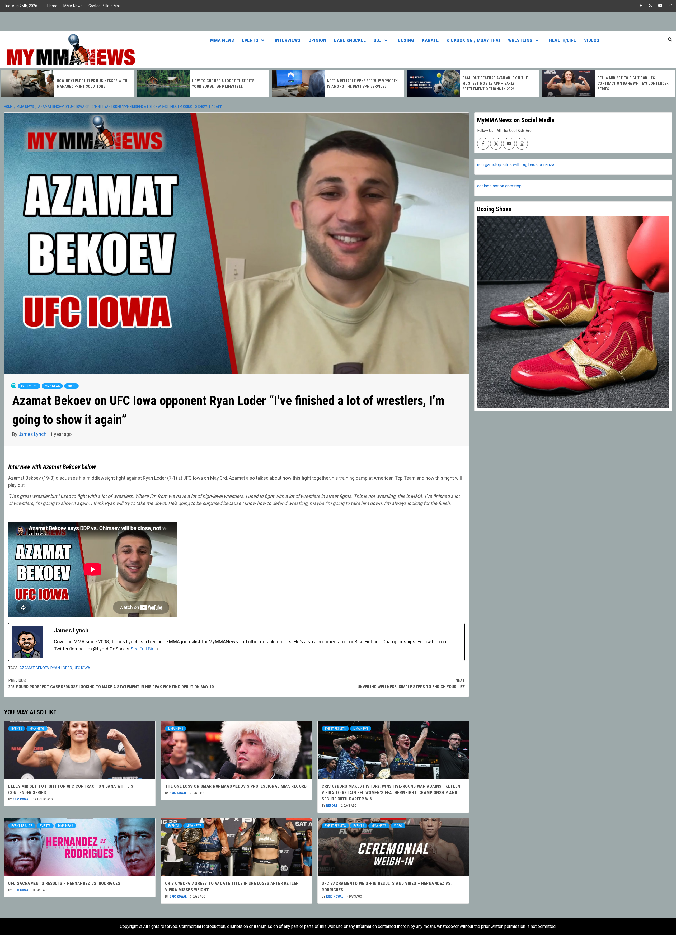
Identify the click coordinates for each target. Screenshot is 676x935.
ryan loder (61, 668)
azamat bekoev (34, 668)
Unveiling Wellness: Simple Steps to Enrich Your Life (411, 683)
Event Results (335, 728)
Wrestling (520, 40)
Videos (591, 40)
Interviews (288, 40)
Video (71, 386)
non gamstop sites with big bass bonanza (515, 164)
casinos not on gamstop (499, 185)
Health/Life (562, 40)
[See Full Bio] (157, 648)
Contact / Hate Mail (104, 6)
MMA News (72, 6)
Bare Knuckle (350, 40)
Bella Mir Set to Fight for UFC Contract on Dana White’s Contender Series (498, 83)
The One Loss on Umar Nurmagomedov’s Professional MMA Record (236, 786)
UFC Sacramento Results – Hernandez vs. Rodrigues (64, 883)
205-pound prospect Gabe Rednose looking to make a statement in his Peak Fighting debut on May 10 (111, 683)
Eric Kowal (22, 799)
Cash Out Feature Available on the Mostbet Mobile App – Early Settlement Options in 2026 (360, 83)
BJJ (378, 40)
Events (250, 40)
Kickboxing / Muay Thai (473, 40)
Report (332, 806)
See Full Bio (142, 648)
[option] (67, 83)
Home (52, 6)
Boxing (406, 40)
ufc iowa (82, 668)
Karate (430, 40)
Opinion (317, 40)
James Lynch (33, 434)
